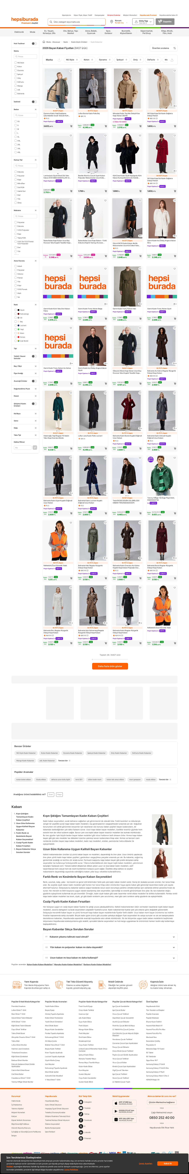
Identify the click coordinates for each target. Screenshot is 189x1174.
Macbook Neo (151, 1037)
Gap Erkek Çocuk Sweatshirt (123, 1018)
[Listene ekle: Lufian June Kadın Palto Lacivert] (105, 393)
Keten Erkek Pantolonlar (54, 1018)
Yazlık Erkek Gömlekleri (53, 1022)
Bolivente (20, 93)
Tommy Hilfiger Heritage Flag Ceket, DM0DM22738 (160, 499)
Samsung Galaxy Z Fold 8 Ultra (157, 1068)
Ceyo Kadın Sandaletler (87, 1078)
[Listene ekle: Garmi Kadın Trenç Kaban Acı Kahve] (71, 328)
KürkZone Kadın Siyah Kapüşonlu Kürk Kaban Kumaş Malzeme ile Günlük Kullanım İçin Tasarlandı (127, 177)
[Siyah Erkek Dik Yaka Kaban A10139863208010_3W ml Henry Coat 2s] (58, 153)
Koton (19, 66)
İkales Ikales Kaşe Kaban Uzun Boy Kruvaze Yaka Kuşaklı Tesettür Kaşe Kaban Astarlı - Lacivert (57, 241)
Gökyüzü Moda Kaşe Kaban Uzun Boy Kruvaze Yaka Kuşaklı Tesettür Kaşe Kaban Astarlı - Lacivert (127, 372)
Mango (20, 86)
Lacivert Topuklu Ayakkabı (55, 1056)
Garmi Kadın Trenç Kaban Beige (90, 309)
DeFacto (20, 82)
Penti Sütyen (83, 1026)
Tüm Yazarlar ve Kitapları (155, 1010)
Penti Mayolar (84, 1033)
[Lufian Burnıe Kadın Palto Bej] (93, 89)
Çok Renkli (24, 341)
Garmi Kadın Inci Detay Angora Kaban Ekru (161, 241)
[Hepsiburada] (24, 19)
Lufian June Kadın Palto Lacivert (90, 436)
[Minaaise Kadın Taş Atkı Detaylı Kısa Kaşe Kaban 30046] (127, 89)
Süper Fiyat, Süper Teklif (83, 15)
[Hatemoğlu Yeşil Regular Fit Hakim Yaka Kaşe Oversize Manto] (58, 411)
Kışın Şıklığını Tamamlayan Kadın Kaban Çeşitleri (24, 816)
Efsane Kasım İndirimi (154, 1022)
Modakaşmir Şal (85, 1041)
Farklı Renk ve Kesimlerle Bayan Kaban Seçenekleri (24, 836)
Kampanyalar (99, 15)
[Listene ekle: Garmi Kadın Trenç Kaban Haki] (140, 268)
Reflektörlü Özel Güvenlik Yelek (55, 565)
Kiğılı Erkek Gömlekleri (19, 1056)
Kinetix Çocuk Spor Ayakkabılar (124, 1066)
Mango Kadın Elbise (86, 1029)
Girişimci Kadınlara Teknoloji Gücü (57, 1116)
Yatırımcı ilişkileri (17, 1109)
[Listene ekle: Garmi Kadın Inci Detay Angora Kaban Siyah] (105, 328)
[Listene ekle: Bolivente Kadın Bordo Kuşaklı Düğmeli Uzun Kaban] (140, 393)
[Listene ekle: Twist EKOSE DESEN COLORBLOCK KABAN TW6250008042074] (140, 458)
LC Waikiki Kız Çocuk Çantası (123, 1029)
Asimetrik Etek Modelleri (54, 1076)
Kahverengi (24, 314)
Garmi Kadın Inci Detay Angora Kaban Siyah (92, 369)
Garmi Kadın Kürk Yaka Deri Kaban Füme (57, 310)
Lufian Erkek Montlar (19, 1045)
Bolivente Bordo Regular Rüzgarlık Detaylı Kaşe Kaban (160, 566)
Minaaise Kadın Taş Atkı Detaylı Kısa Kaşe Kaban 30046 (126, 114)
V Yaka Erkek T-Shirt (52, 1080)
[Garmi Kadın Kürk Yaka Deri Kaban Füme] (58, 287)
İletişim (14, 1136)
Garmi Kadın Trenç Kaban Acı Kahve (57, 368)
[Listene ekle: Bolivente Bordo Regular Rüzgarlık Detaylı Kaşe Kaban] (174, 522)
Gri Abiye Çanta (51, 1041)
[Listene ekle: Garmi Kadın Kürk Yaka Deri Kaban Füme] (71, 268)
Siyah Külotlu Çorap (52, 1060)
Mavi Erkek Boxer (51, 1026)
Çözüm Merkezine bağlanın (162, 1102)
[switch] (34, 43)
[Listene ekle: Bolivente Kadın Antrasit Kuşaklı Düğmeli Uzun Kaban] (174, 393)
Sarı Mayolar (49, 1064)
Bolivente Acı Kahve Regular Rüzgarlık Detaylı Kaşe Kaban (161, 372)
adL (18, 90)
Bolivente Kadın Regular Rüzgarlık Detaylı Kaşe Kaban (125, 631)
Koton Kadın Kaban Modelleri (40, 964)
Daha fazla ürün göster (110, 666)
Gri (21, 318)
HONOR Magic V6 (152, 1080)
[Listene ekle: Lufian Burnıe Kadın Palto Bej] (105, 70)
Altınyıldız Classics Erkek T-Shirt (23, 1037)
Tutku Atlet (15, 1041)
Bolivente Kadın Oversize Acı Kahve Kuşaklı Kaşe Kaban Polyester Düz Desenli (126, 566)
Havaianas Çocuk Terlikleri (122, 1039)
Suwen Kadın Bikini (86, 1082)
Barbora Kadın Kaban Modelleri (97, 964)
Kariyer (14, 1116)
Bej (21, 321)
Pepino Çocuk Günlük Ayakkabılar (125, 1055)
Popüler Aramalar (152, 1014)
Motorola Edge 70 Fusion (155, 1049)
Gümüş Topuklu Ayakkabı (54, 1014)
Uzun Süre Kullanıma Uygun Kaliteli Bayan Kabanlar (25, 826)
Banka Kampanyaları (52, 1128)
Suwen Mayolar (84, 1074)
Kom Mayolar (84, 1070)
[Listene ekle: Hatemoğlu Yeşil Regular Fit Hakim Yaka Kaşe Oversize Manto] (71, 393)
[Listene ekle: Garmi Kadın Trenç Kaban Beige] (105, 268)
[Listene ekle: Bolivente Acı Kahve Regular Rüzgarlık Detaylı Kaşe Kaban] (174, 328)
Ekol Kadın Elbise (85, 1037)
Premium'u (26, 23)
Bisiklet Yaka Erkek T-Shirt (55, 1045)
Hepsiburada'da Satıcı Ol (168, 15)
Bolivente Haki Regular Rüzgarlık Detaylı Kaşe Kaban (90, 566)
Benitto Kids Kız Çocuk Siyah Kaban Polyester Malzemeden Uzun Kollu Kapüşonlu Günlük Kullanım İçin (91, 177)
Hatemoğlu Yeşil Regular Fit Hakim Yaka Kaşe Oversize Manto (56, 437)
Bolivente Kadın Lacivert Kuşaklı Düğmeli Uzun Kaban (90, 502)
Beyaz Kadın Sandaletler (54, 1029)
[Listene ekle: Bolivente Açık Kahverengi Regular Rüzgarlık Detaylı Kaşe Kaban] (105, 587)
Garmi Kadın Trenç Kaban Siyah (159, 309)
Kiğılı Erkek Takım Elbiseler (21, 1026)
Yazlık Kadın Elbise (52, 1006)
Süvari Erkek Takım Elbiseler (21, 1018)
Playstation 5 (151, 1045)
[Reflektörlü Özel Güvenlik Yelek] (58, 540)
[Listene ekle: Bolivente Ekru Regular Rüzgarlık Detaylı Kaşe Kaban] (71, 587)
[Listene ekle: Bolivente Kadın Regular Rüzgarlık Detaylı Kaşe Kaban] (140, 587)
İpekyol (20, 74)
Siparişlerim (66, 15)
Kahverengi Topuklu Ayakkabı (56, 1068)
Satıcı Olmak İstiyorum (53, 1105)
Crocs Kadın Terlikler (86, 1010)
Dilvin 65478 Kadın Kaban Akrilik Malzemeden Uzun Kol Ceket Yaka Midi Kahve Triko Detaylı (126, 244)
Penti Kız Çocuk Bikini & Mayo (123, 1026)
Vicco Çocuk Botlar (119, 1062)
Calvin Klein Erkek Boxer (20, 1070)
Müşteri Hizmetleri (130, 15)
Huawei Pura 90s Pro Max (155, 1029)
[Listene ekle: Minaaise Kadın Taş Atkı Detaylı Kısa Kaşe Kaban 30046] (140, 70)
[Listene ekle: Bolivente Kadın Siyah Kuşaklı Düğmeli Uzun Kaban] (71, 458)
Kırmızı (22, 337)
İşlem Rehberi (50, 1132)
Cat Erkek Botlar (17, 1074)
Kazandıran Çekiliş (153, 1041)
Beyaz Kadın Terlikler (53, 1049)
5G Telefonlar (151, 1056)
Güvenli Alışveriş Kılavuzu (20, 1128)
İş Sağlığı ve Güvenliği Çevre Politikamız (26, 1132)
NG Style (20, 62)
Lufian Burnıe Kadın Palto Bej (89, 113)
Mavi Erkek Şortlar (52, 1072)
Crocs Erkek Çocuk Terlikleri (122, 1051)
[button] (58, 126)
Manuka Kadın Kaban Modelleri (68, 964)
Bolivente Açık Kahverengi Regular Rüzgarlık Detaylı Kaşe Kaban (91, 631)
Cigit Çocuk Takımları (120, 1070)
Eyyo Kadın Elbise (85, 1022)
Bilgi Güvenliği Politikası (20, 1124)
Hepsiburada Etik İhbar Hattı (162, 1127)
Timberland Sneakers (19, 1053)
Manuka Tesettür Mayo (87, 1059)
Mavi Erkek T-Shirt (18, 1014)
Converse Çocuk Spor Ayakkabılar (125, 1043)
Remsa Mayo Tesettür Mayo (89, 1062)
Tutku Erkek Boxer (18, 1033)
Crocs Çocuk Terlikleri (120, 1014)
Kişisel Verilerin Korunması (21, 1120)
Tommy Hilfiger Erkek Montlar (22, 1082)
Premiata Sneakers (18, 1006)
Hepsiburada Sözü (153, 1006)
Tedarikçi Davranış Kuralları (55, 1112)
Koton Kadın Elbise (85, 1066)
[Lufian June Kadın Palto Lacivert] (93, 411)
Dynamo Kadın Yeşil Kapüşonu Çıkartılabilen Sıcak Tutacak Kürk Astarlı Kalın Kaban (56, 114)
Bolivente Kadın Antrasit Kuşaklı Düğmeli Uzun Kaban (159, 437)
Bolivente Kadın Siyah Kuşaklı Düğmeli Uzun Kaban (58, 502)
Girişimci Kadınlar (113, 15)
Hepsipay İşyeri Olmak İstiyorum (57, 1109)
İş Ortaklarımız (16, 1105)
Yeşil (22, 329)
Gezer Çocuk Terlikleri (120, 1078)
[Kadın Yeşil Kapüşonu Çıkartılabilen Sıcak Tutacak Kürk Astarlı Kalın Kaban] (58, 89)
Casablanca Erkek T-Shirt (20, 1078)
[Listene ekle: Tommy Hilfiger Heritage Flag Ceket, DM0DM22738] (174, 458)
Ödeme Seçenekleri (52, 1124)
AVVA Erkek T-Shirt (18, 1022)
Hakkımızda (15, 1101)
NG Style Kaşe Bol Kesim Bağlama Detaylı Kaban (160, 114)
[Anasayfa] (43, 42)
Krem (22, 333)
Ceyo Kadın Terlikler (86, 1045)
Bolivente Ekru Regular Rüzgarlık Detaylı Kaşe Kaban (56, 631)
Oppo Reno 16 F (152, 1060)
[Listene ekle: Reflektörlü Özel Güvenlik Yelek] (71, 522)
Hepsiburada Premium (148, 15)
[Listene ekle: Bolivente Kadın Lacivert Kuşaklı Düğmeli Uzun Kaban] (105, 458)
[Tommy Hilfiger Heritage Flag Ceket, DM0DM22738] (162, 476)
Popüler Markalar (152, 1018)
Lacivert (23, 325)
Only (19, 78)
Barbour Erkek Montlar (19, 1060)
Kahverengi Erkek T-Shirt (54, 1037)
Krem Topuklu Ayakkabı (54, 1053)
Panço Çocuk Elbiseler (120, 1047)
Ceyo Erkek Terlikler (18, 1029)
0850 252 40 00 (161, 1118)
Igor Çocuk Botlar (118, 1010)
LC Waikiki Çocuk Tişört (121, 1082)
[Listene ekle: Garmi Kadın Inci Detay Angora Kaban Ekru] (174, 200)
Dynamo (20, 70)
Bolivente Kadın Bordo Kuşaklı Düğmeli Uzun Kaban (127, 437)
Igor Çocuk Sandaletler (120, 1006)
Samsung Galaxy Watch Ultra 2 (157, 1076)
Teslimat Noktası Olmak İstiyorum (57, 1120)
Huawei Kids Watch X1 (154, 1026)
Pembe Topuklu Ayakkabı (54, 1033)
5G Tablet (149, 1053)
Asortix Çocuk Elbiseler (120, 1022)
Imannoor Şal (83, 1014)
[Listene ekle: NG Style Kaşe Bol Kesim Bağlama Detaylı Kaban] (174, 70)
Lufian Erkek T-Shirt (18, 1010)
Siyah (22, 310)
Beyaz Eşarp (49, 1010)
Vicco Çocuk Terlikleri (120, 1059)
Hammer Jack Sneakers (20, 1049)
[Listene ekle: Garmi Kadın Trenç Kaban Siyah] (174, 268)
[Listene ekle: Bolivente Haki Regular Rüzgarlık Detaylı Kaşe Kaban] (105, 522)
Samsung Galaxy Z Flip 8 (155, 1072)
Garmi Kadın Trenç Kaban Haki (124, 309)
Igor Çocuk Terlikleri (119, 1074)
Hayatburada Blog (51, 1101)
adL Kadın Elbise (85, 1018)
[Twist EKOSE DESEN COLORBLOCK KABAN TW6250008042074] (127, 476)
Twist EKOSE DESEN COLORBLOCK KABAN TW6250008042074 (126, 502)
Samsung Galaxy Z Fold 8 (155, 1064)
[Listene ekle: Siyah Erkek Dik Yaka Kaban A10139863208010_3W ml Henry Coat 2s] (71, 135)
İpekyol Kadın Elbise (86, 1055)
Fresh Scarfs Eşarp (85, 1006)
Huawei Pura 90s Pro (154, 1033)
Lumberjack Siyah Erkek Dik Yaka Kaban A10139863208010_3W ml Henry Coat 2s (56, 177)
